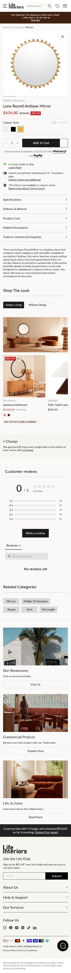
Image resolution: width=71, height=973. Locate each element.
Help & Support (15, 897)
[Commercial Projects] (35, 713)
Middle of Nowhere (14, 100)
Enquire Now (35, 751)
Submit (57, 876)
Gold (20, 129)
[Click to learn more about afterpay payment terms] (59, 151)
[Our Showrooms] (35, 646)
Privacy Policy (9, 950)
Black (13, 129)
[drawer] (35, 199)
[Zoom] (62, 36)
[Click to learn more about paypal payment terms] (38, 156)
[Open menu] (5, 6)
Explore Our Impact (46, 832)
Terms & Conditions (27, 950)
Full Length (48, 609)
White (6, 129)
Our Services (13, 907)
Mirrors (11, 601)
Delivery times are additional (25, 179)
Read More (36, 817)
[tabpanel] (35, 563)
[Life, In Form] (35, 779)
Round (11, 609)
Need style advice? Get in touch (27, 188)
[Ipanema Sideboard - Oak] (4, 415)
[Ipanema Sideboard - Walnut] (8, 415)
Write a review (35, 533)
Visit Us (35, 684)
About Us (10, 887)
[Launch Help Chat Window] (63, 945)
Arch (29, 609)
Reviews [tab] (13, 545)
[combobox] (39, 6)
